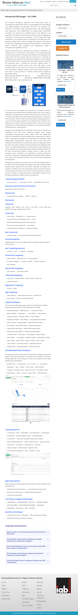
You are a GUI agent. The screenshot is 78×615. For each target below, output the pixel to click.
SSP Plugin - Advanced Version (66, 71)
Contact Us (48, 1)
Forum (39, 604)
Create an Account (63, 1)
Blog (23, 595)
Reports (35, 10)
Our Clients (5, 595)
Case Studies (6, 599)
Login (3, 585)
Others (39, 608)
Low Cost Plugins (27, 605)
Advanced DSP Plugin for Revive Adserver (66, 106)
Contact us (5, 592)
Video (7, 10)
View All (73, 1)
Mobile (3, 10)
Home (42, 1)
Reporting (40, 582)
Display (39, 589)
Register (4, 589)
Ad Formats (21, 10)
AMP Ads (39, 585)
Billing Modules (41, 601)
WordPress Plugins (28, 599)
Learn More (67, 81)
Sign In (55, 1)
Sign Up (39, 592)
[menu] (39, 10)
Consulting (29, 10)
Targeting (13, 10)
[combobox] (61, 5)
